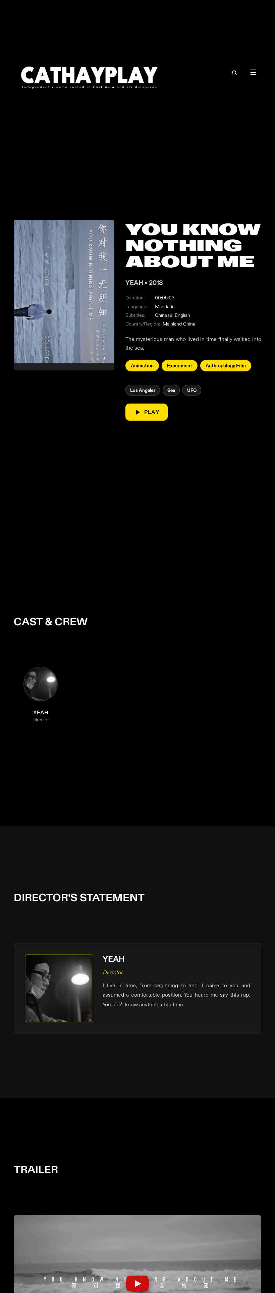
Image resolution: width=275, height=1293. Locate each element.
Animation (142, 366)
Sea (171, 390)
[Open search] (234, 73)
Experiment (179, 366)
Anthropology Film (226, 366)
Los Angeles (143, 390)
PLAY (152, 412)
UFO (192, 390)
